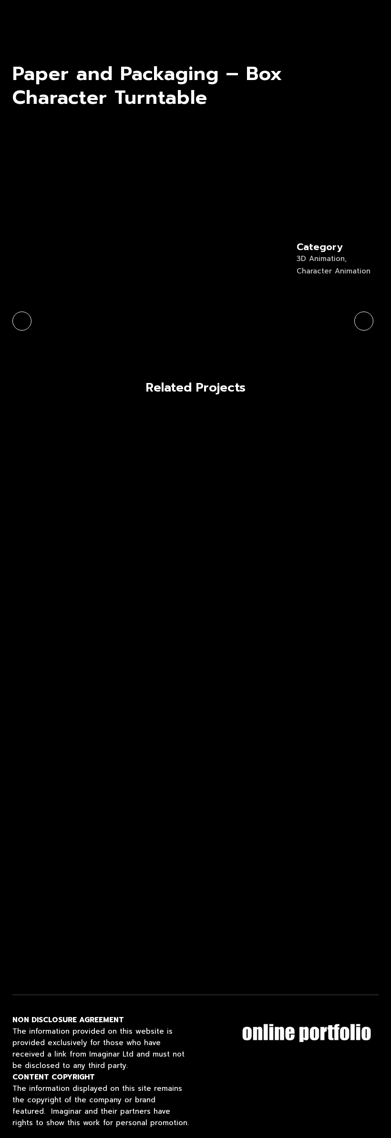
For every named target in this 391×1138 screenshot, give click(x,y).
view (36, 454)
